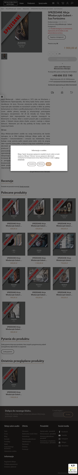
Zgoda (48, 164)
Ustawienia (32, 164)
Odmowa (40, 164)
